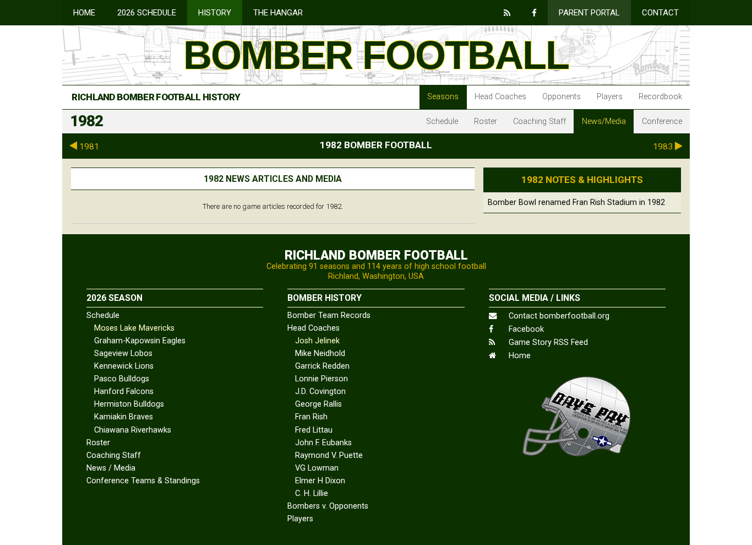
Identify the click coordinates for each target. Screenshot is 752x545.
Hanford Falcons (124, 391)
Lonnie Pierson (321, 379)
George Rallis (318, 404)
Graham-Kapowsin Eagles (140, 341)
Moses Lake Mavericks (134, 328)
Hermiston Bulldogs (129, 404)
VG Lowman (317, 468)
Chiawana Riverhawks (132, 430)
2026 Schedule (146, 13)
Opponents (561, 96)
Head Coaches (500, 96)
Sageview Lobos (123, 353)
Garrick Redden (322, 366)
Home (84, 13)
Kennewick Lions (124, 366)
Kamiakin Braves (123, 417)
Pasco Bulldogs (121, 379)
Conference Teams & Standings (143, 480)
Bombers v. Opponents (327, 506)
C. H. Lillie (311, 493)
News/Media (604, 121)
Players (610, 96)
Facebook (525, 329)
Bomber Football (376, 55)
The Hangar (278, 13)
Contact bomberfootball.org (557, 316)
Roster (485, 121)
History (214, 13)
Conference (662, 121)
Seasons (443, 96)
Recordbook (660, 96)
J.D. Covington (320, 391)
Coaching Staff (539, 121)
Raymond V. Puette (329, 455)
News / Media (110, 468)
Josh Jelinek (317, 341)
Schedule (442, 121)
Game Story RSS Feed (547, 342)
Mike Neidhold (320, 353)
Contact (660, 13)
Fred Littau (314, 430)
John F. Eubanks (323, 442)
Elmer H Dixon (320, 480)
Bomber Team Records (328, 315)
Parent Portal (589, 13)
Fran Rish (311, 417)
